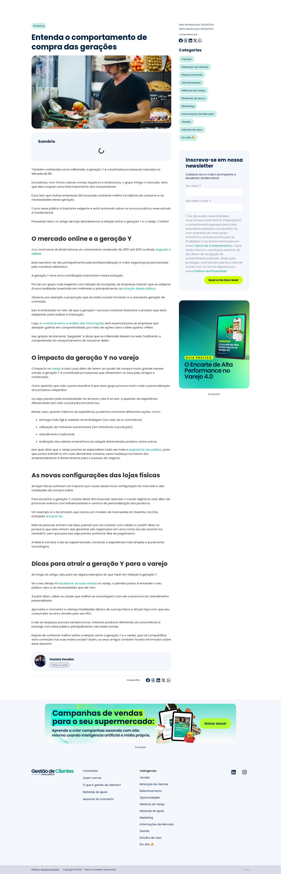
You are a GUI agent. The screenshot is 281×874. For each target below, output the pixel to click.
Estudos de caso (192, 129)
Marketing (38, 25)
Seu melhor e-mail (197, 200)
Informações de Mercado (198, 114)
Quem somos (92, 778)
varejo (56, 368)
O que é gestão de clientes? (102, 785)
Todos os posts (59, 664)
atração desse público (139, 288)
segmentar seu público (145, 450)
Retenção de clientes (195, 67)
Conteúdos (90, 771)
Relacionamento (192, 75)
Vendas (187, 59)
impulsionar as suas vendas (77, 583)
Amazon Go (54, 516)
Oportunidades (191, 82)
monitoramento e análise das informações (73, 323)
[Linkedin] (234, 772)
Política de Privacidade (210, 271)
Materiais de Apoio (193, 98)
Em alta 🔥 (188, 137)
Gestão (186, 122)
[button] (148, 680)
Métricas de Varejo (193, 90)
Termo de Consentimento (213, 246)
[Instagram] (244, 772)
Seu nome (192, 185)
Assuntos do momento (98, 799)
